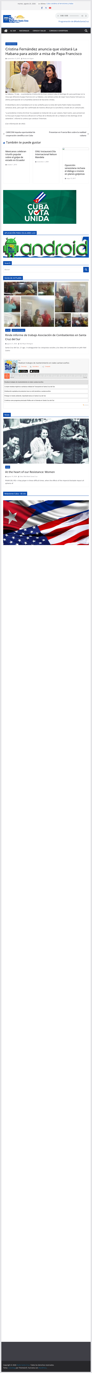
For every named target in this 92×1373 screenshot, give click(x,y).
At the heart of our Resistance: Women (30, 472)
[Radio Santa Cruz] (6, 30)
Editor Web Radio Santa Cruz (28, 476)
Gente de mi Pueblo (18, 330)
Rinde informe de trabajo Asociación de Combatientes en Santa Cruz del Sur (45, 337)
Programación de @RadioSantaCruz (74, 21)
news (7, 467)
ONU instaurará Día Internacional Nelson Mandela (46, 154)
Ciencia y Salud (39, 31)
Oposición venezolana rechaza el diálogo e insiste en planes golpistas (75, 169)
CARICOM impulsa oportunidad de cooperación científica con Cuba (20, 134)
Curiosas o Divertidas (58, 31)
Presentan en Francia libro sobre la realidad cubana (67, 134)
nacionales (24, 31)
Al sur (13, 31)
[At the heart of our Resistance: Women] (46, 441)
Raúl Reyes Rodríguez (26, 344)
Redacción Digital (28, 58)
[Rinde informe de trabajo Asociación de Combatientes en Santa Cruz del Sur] (46, 304)
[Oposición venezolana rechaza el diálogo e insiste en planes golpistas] (75, 149)
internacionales (11, 44)
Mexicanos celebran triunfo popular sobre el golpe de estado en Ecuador (15, 156)
